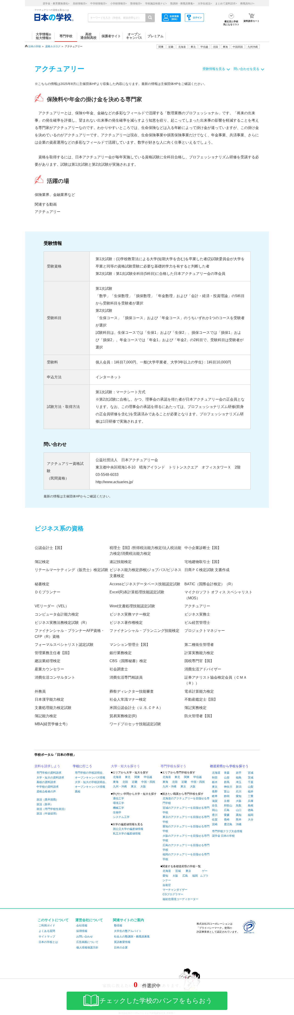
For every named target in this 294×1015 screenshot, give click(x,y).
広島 (185, 875)
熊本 (238, 819)
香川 (215, 815)
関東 (137, 777)
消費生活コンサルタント (55, 677)
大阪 (143, 786)
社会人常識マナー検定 (128, 699)
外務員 (40, 691)
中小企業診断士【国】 (202, 548)
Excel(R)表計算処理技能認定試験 (137, 592)
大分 (250, 819)
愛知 (165, 875)
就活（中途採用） (48, 813)
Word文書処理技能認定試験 (132, 606)
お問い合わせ (84, 936)
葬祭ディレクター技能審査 (132, 691)
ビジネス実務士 (197, 614)
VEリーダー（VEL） (52, 606)
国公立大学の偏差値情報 (128, 829)
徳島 (250, 810)
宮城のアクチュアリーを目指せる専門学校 (186, 810)
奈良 (215, 805)
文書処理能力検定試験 (53, 708)
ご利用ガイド (47, 925)
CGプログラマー (173, 894)
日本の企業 (121, 947)
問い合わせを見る (246, 69)
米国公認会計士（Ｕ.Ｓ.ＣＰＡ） (136, 708)
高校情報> (80, 3)
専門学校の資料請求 (49, 772)
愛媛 (226, 815)
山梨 (250, 786)
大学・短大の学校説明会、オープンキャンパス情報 (91, 784)
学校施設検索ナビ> (156, 3)
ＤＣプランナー (47, 592)
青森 (226, 772)
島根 (250, 805)
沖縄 (238, 824)
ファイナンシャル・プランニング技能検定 (144, 631)
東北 (127, 777)
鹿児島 (228, 824)
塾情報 (118, 925)
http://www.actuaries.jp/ (114, 482)
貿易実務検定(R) (123, 716)
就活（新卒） (45, 804)
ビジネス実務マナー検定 (130, 614)
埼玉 (238, 782)
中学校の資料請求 (48, 786)
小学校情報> (118, 3)
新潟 (238, 786)
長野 (215, 791)
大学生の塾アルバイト (127, 931)
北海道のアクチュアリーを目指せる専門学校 (186, 801)
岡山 (215, 810)
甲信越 (148, 777)
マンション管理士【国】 (130, 645)
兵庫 (250, 801)
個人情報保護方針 (87, 947)
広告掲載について (87, 942)
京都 (226, 801)
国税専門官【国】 (199, 661)
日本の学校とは (48, 942)
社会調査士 (119, 669)
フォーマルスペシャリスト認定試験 (64, 645)
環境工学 (118, 803)
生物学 (117, 812)
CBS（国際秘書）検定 (128, 661)
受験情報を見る (214, 69)
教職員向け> (247, 3)
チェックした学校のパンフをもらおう (155, 1000)
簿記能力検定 (46, 716)
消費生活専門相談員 (126, 677)
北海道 (182, 46)
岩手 (238, 772)
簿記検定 (42, 562)
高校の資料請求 (46, 782)
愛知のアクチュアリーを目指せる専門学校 (186, 829)
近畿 (134, 782)
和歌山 (228, 805)
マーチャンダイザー (175, 889)
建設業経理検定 (47, 661)
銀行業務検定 (121, 653)
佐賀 (215, 819)
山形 (226, 777)
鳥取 (238, 805)
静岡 (226, 796)
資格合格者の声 (46, 791)
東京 (133, 786)
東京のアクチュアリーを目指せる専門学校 (186, 819)
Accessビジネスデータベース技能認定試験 (145, 584)
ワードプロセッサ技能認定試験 (135, 724)
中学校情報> (98, 3)
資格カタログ (52, 46)
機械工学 (118, 807)
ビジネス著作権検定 (126, 623)
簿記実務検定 (195, 708)
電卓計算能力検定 (199, 691)
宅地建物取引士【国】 (202, 562)
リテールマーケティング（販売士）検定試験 (71, 570)
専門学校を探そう (173, 766)
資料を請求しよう (47, 766)
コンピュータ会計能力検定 (57, 614)
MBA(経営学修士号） (52, 724)
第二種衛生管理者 (199, 645)
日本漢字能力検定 (49, 699)
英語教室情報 (122, 942)
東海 (116, 782)
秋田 (215, 777)
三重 (250, 796)
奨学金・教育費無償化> (56, 3)
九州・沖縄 (120, 786)
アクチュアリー (47, 212)
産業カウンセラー (49, 669)
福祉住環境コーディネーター (180, 899)
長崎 (226, 819)
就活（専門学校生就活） (52, 809)
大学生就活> (205, 3)
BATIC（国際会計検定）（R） (209, 584)
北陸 (125, 782)
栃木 (215, 782)
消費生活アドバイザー (202, 669)
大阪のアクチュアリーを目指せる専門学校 (186, 838)
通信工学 (118, 798)
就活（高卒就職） (48, 799)
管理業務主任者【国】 (53, 653)
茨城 (250, 777)
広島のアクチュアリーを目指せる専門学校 (186, 847)
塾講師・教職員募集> (182, 3)
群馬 (226, 782)
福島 (238, 777)
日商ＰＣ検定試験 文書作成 (206, 570)
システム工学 (121, 817)
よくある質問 (47, 931)
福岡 (195, 875)
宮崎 (215, 824)
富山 (226, 791)
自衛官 (167, 885)
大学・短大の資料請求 (50, 777)
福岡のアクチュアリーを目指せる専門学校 (186, 857)
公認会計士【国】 (49, 548)
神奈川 (228, 786)
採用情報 (81, 931)
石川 (238, 791)
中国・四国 (148, 782)
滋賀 (215, 801)
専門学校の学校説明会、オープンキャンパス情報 (90, 775)
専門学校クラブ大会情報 (227, 831)
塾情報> (136, 3)
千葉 (250, 782)
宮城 (178, 871)
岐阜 (215, 796)
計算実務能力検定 (199, 653)
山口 (238, 810)
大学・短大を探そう (125, 766)
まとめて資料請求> (226, 3)
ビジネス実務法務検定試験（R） (62, 623)
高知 (238, 815)
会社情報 (81, 925)
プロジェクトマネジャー (204, 631)
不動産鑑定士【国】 (201, 699)
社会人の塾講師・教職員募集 (132, 936)
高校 (77, 791)
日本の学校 (34, 46)
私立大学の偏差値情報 (127, 833)
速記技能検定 (121, 562)
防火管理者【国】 (199, 716)
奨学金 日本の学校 (223, 835)
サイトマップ (47, 936)
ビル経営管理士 (197, 623)
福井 (250, 791)
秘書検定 (42, 584)
